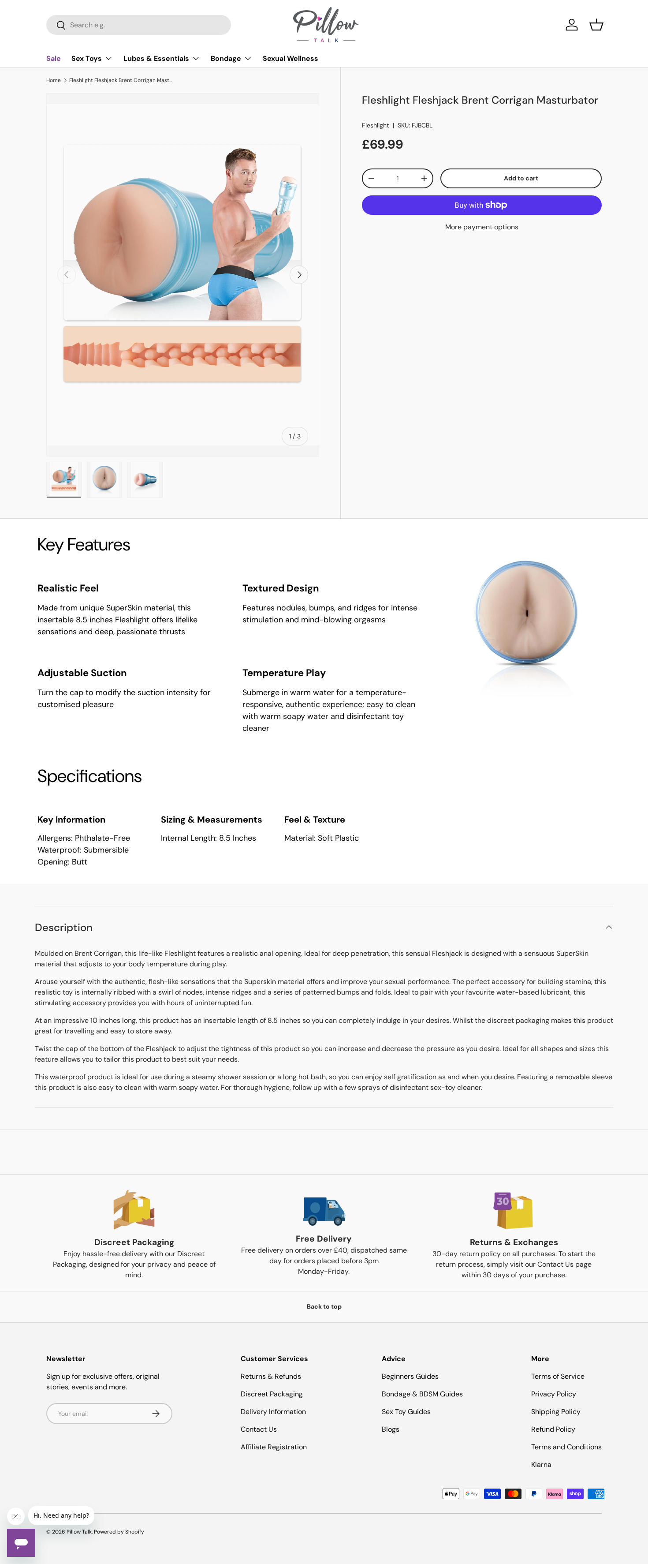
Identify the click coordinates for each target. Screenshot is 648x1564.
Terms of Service (558, 1376)
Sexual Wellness (290, 58)
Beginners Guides (410, 1376)
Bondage (226, 58)
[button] (596, 24)
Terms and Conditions (566, 1447)
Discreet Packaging (272, 1394)
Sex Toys (86, 58)
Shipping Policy (556, 1411)
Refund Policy (553, 1429)
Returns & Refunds (271, 1376)
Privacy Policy (553, 1394)
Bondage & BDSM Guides (422, 1394)
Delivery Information (273, 1411)
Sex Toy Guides (406, 1411)
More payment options (481, 227)
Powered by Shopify (119, 1531)
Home (53, 80)
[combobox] (138, 25)
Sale (53, 58)
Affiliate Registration (274, 1447)
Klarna (541, 1464)
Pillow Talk (79, 1531)
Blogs (390, 1429)
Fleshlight (375, 125)
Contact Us (259, 1429)
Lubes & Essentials (156, 58)
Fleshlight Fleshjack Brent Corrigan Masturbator (122, 80)
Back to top (324, 1306)
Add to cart (521, 178)
